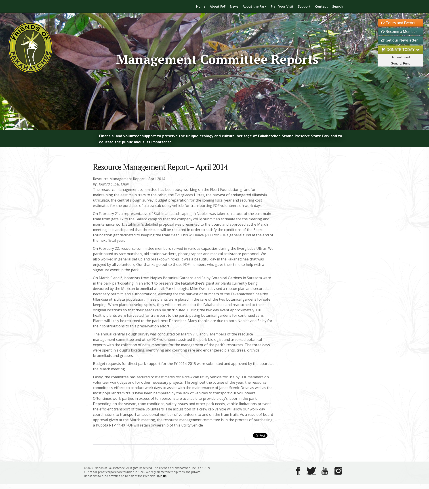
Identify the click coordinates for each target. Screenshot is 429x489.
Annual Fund (401, 57)
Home (200, 6)
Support (304, 6)
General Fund (400, 63)
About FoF (217, 6)
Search (337, 6)
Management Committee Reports (217, 59)
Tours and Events (400, 22)
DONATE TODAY (401, 50)
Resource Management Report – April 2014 (160, 167)
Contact (321, 6)
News (234, 6)
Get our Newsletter (401, 40)
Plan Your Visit (282, 6)
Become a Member (401, 31)
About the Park (254, 6)
